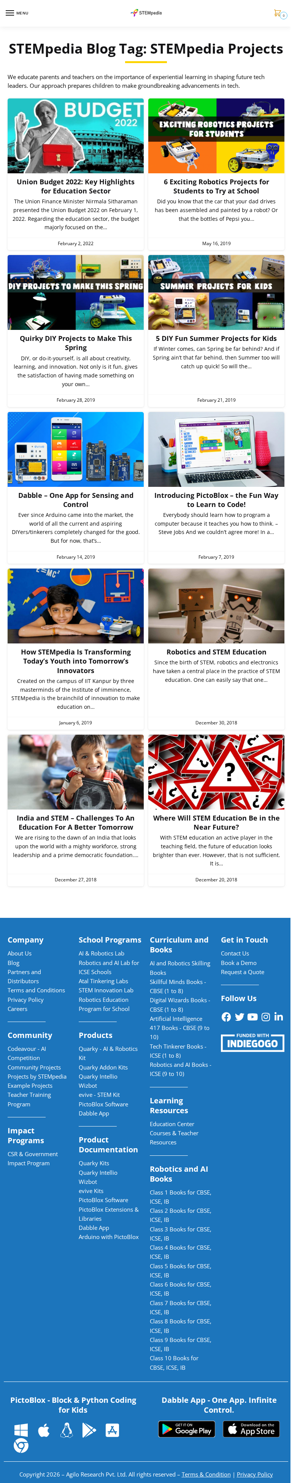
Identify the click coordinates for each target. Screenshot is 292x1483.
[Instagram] (265, 1016)
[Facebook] (226, 1016)
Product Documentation (108, 1144)
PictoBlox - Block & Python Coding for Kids (73, 1405)
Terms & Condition (206, 1474)
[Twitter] (239, 1016)
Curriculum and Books (179, 945)
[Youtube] (252, 1016)
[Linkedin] (278, 1016)
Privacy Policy (255, 1474)
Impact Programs (26, 1135)
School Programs (110, 940)
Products (96, 1035)
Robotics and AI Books (179, 1174)
